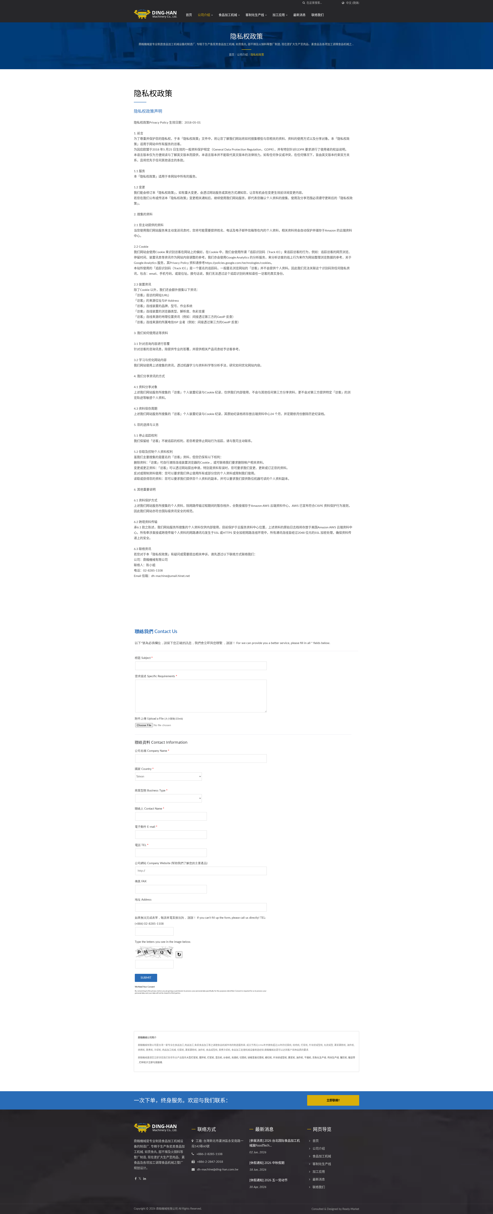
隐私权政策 (257, 54)
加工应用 (279, 15)
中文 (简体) (352, 3)
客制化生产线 (255, 15)
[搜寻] (304, 3)
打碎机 (142, 1062)
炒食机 (226, 1058)
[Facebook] (136, 1179)
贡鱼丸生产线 (319, 1058)
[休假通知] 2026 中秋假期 (266, 1163)
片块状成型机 (280, 1058)
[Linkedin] (144, 1179)
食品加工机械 (228, 15)
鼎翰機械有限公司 (167, 1208)
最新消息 (299, 15)
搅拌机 (202, 1058)
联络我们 (317, 15)
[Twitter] (139, 1179)
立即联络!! (333, 1100)
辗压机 (343, 1058)
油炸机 (299, 1058)
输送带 (351, 1058)
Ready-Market (350, 1209)
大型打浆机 (192, 1058)
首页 (189, 15)
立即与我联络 (155, 1062)
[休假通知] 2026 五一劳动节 (268, 1180)
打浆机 (210, 1058)
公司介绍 (204, 15)
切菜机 (243, 1058)
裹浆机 (291, 1058)
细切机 (268, 1058)
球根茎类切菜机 (256, 1058)
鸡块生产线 (333, 1058)
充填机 (234, 1058)
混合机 (218, 1058)
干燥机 (307, 1058)
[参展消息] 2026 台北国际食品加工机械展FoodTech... (274, 1142)
